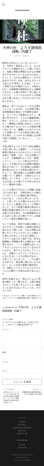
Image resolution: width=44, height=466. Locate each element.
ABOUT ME (22, 433)
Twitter (22, 444)
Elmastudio (26, 460)
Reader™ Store (16, 295)
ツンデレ (10, 298)
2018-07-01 (17, 56)
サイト (5, 371)
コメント (6, 329)
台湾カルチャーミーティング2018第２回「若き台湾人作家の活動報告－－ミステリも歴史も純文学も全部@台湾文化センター (11, 395)
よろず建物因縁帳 (19, 298)
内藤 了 (23, 295)
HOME (22, 422)
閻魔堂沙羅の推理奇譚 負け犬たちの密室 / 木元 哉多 (32, 391)
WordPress (25, 457)
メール (5, 362)
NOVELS (22, 424)
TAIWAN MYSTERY (22, 427)
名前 (4, 352)
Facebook (22, 447)
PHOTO (22, 430)
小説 (28, 295)
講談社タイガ (36, 295)
